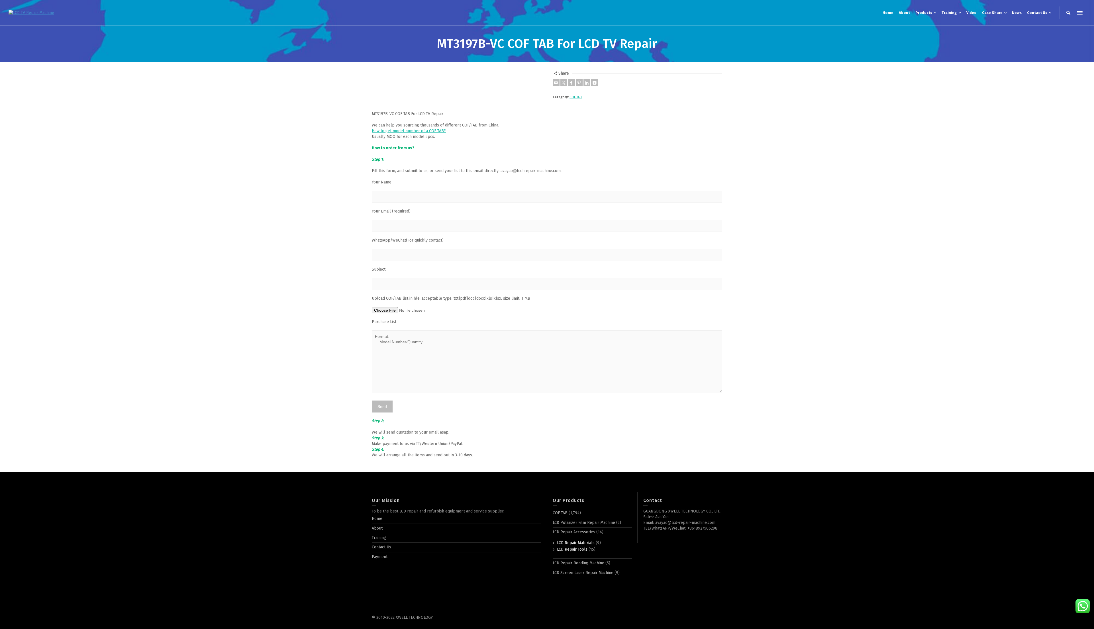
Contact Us (381, 547)
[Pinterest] (579, 82)
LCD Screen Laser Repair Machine (583, 572)
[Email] (556, 82)
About (377, 528)
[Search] (1068, 13)
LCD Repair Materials (576, 542)
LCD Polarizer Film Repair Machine (584, 522)
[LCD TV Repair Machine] (31, 12)
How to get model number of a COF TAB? (409, 130)
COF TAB (576, 97)
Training (379, 537)
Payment (379, 556)
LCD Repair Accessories (574, 532)
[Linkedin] (586, 82)
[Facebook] (571, 82)
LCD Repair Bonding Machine (578, 563)
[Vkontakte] (594, 82)
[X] (563, 82)
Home (377, 518)
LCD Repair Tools (572, 549)
